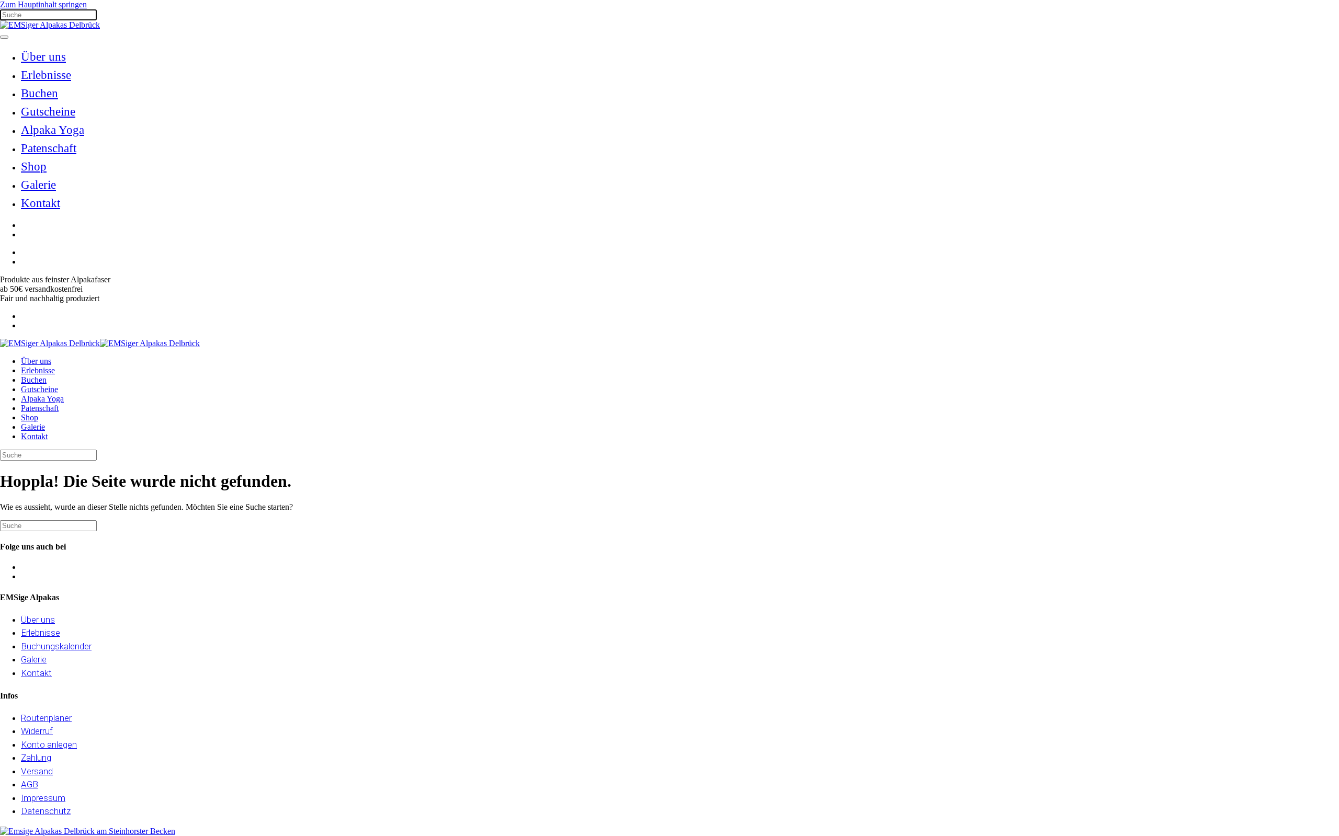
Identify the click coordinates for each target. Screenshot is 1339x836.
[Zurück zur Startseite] (50, 24)
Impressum (43, 798)
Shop (34, 166)
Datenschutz (46, 811)
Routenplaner (46, 718)
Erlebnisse (46, 75)
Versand (37, 771)
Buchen (39, 93)
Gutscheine (48, 111)
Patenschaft (48, 148)
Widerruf (37, 731)
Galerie (38, 184)
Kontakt (40, 203)
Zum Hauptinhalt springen (43, 4)
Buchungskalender (56, 646)
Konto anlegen (49, 744)
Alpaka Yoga (52, 129)
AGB (29, 784)
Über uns (43, 56)
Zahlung (36, 757)
